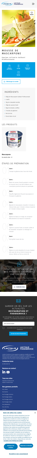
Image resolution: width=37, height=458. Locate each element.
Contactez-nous (20, 287)
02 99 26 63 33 (6, 364)
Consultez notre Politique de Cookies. (13, 440)
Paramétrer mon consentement (18, 454)
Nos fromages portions (7, 399)
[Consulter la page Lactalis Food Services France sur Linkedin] (3, 371)
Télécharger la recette (12, 81)
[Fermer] (35, 413)
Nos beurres (5, 391)
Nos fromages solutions (7, 394)
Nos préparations (6, 404)
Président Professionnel (8, 380)
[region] (18, 434)
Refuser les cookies (10, 446)
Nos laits (4, 409)
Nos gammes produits (10, 387)
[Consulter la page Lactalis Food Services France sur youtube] (8, 371)
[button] (33, 4)
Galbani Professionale (7, 382)
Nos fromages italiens (7, 397)
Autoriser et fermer (26, 445)
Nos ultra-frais (5, 407)
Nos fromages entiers (7, 402)
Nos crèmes (5, 389)
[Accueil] (12, 4)
